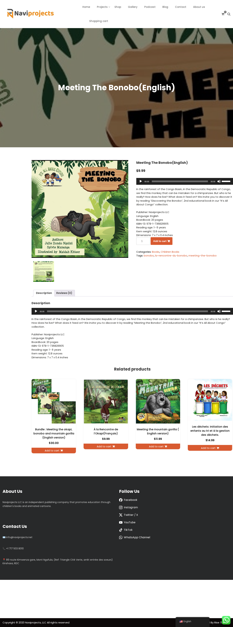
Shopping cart (98, 21)
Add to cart (159, 241)
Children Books (170, 252)
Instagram (131, 507)
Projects (102, 7)
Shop (117, 7)
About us (199, 7)
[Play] (140, 181)
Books (155, 252)
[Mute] (219, 181)
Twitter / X (131, 515)
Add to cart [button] (52, 450)
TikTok (128, 530)
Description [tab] (44, 293)
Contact (180, 7)
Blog (165, 7)
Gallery (132, 7)
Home (86, 7)
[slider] (226, 181)
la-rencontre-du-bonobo (171, 255)
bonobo (149, 255)
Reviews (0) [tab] (64, 293)
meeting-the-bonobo (202, 255)
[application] (184, 181)
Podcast (150, 7)
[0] (222, 14)
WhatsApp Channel (137, 537)
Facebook (130, 500)
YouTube (129, 522)
